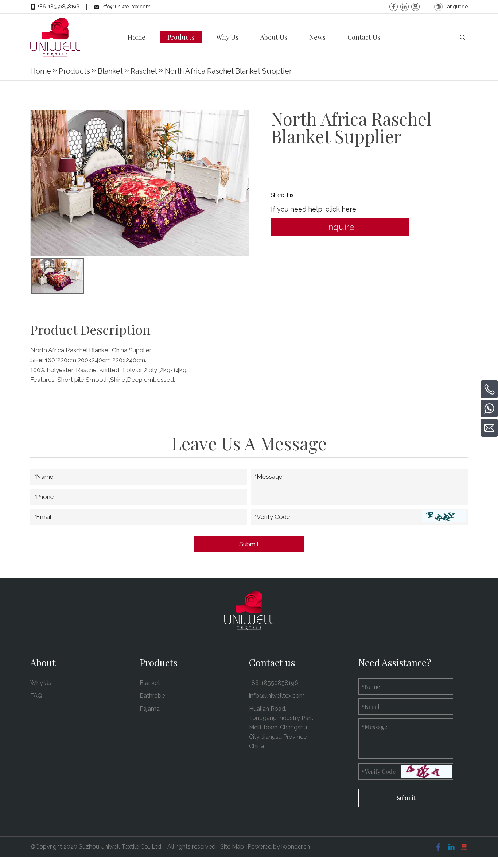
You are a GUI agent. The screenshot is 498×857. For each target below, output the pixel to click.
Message (374, 726)
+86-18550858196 (58, 6)
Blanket (150, 682)
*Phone (44, 496)
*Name (44, 476)
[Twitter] (415, 5)
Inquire (340, 227)
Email (371, 706)
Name (371, 686)
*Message (268, 476)
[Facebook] (393, 5)
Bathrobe (152, 695)
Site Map (232, 846)
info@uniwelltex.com (126, 6)
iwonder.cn (295, 846)
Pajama (150, 708)
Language (456, 6)
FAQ (36, 695)
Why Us (40, 682)
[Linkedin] (404, 5)
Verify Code (379, 771)
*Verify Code (272, 516)
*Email (42, 516)
